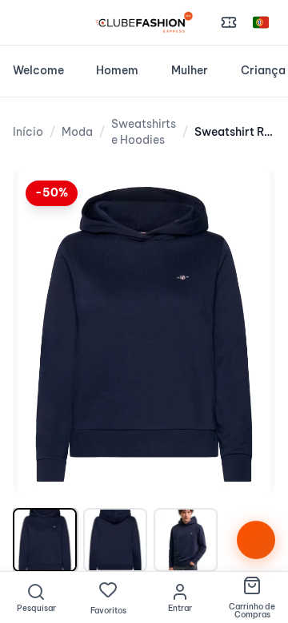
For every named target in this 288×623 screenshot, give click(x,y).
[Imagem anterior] (42, 331)
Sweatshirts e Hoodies (143, 132)
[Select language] (260, 22)
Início (28, 132)
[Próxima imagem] (246, 331)
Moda (77, 132)
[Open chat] (256, 540)
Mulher (189, 70)
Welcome (38, 70)
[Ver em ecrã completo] (246, 196)
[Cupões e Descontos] (228, 22)
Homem (117, 70)
